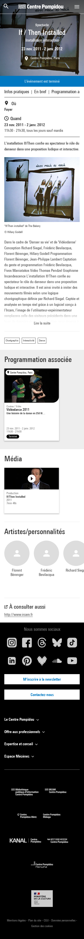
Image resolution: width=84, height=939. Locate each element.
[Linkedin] (11, 662)
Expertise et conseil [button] (19, 744)
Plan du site (35, 920)
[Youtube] (72, 662)
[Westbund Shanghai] (61, 844)
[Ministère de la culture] (42, 898)
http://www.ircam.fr (18, 614)
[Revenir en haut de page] (74, 929)
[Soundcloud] (57, 662)
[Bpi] (28, 794)
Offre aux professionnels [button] (22, 731)
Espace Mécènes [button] (17, 756)
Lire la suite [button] (42, 323)
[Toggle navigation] (77, 6)
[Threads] (42, 644)
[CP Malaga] (55, 819)
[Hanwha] (42, 869)
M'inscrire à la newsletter (42, 679)
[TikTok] (72, 644)
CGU (46, 920)
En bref (40, 91)
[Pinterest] (26, 662)
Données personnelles (63, 920)
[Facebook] (26, 644)
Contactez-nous (42, 694)
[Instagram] (11, 644)
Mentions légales (16, 920)
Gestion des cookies (42, 926)
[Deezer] (42, 662)
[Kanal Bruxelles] (28, 844)
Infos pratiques (16, 91)
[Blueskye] (57, 644)
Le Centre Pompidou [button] (19, 719)
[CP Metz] (30, 819)
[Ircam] (59, 794)
